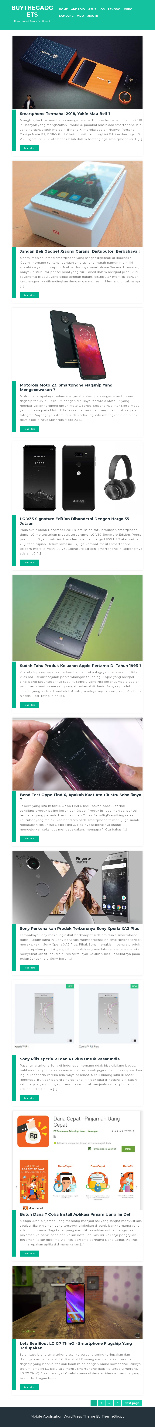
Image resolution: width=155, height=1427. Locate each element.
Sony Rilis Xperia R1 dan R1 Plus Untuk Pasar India (70, 1059)
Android (78, 9)
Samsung (66, 16)
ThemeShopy (113, 1416)
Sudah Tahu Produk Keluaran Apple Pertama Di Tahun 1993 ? (80, 665)
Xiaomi (92, 16)
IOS (102, 9)
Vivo (80, 16)
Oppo (128, 9)
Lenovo (114, 9)
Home (63, 9)
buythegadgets (32, 11)
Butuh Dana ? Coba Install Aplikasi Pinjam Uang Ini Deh (76, 1214)
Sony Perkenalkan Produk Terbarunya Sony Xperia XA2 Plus (79, 928)
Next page (132, 1403)
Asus (92, 9)
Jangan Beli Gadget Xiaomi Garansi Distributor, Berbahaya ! (80, 251)
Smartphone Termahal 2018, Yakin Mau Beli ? (65, 113)
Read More (29, 148)
